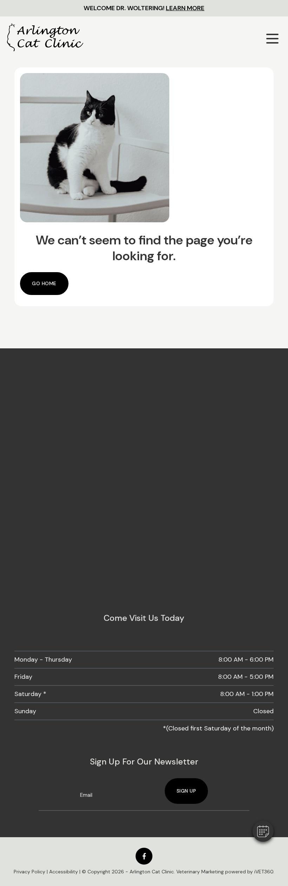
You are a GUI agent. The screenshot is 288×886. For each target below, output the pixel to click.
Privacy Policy (29, 871)
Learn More (185, 8)
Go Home (44, 283)
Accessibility (63, 871)
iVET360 (263, 871)
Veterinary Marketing (200, 871)
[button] (263, 831)
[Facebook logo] (144, 856)
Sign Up (186, 791)
